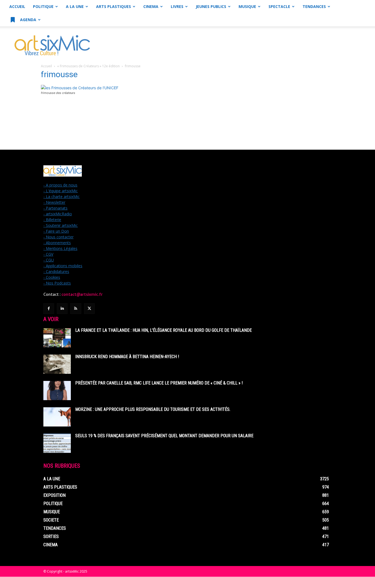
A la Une (75, 6)
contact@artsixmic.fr (82, 294)
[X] (89, 308)
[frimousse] (79, 87)
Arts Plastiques (113, 6)
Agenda (27, 19)
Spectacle (279, 6)
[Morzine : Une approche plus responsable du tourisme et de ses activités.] (57, 417)
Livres (177, 6)
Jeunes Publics (211, 6)
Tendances (314, 6)
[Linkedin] (62, 308)
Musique (247, 6)
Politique (43, 6)
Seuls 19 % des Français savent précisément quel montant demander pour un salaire (164, 435)
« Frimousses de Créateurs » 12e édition (88, 66)
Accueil (17, 6)
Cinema (150, 6)
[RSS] (75, 308)
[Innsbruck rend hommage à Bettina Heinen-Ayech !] (57, 364)
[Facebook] (48, 308)
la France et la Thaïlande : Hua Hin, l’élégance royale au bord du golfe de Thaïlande (163, 330)
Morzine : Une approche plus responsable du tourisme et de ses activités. (152, 409)
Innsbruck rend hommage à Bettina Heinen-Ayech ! (127, 356)
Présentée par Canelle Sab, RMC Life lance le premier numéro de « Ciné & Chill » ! (159, 383)
